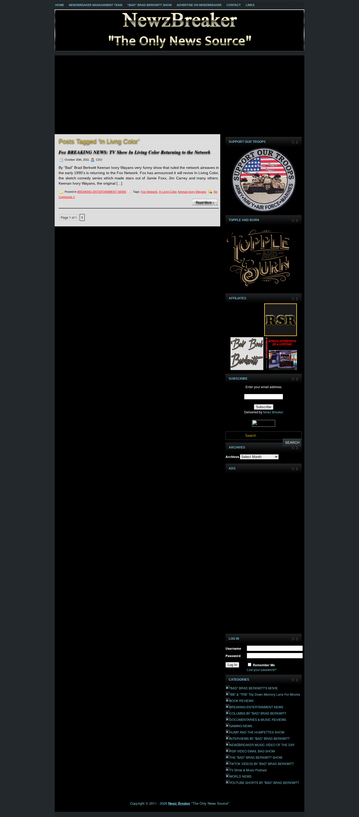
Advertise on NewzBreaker (199, 5)
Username (233, 648)
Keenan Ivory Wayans (192, 191)
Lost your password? (261, 669)
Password (232, 655)
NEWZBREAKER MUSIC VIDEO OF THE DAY (262, 744)
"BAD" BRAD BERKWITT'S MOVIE (253, 688)
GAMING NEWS (240, 726)
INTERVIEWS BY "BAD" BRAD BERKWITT (259, 738)
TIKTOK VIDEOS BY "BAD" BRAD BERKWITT (261, 763)
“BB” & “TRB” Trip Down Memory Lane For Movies (264, 694)
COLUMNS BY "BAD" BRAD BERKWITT (257, 713)
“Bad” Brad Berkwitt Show (149, 5)
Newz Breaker (273, 412)
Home (59, 5)
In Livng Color (167, 191)
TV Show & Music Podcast (248, 770)
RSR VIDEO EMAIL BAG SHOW (252, 751)
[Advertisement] (179, 95)
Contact (234, 5)
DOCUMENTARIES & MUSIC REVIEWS (257, 719)
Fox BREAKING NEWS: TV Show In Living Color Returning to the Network (135, 152)
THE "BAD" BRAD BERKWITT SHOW (255, 757)
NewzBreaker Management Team (95, 5)
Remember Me (264, 665)
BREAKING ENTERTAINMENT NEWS (101, 191)
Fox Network (149, 191)
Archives (232, 456)
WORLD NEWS (240, 776)
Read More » (205, 202)
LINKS (250, 5)
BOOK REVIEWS (241, 700)
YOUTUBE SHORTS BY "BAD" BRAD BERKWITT (264, 782)
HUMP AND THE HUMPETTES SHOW (256, 732)
